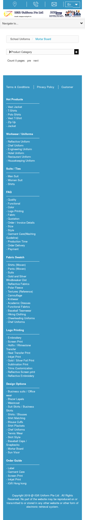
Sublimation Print (18, 364)
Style (11, 230)
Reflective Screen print (21, 372)
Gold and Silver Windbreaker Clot (16, 278)
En (69, 4)
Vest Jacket (15, 107)
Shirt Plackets (16, 425)
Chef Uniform (16, 145)
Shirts (11, 184)
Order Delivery (16, 245)
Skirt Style (14, 437)
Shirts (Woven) (17, 265)
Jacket (12, 126)
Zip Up (12, 122)
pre (29, 60)
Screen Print (15, 341)
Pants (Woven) (17, 269)
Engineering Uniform (20, 149)
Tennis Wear (15, 433)
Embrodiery (14, 337)
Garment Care (16, 472)
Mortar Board (43, 39)
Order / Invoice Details (21, 222)
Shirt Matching (16, 418)
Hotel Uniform (16, 153)
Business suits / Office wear (20, 393)
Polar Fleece (15, 287)
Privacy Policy (45, 87)
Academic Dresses (19, 303)
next (36, 60)
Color (11, 207)
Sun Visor (14, 452)
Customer (67, 87)
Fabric (11, 215)
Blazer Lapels (16, 399)
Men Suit (13, 176)
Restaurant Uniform (19, 157)
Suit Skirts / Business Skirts (20, 408)
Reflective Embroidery (21, 376)
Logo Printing (16, 211)
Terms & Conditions (18, 87)
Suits (11, 272)
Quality (12, 199)
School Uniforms (20, 39)
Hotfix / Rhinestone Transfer (18, 347)
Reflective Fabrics (19, 284)
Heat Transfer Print (19, 353)
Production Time (17, 241)
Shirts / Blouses (17, 414)
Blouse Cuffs (15, 422)
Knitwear (13, 299)
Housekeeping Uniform (21, 160)
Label (11, 468)
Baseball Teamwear (19, 310)
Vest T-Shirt (15, 118)
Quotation (13, 219)
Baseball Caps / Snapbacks (16, 443)
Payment (13, 249)
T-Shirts (12, 110)
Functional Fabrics (19, 307)
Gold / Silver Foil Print (21, 360)
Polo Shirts (14, 114)
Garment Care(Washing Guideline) (20, 236)
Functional (14, 203)
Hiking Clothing (17, 314)
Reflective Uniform (19, 141)
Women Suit (15, 180)
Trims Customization (20, 368)
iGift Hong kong (17, 483)
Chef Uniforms (16, 322)
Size (10, 226)
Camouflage (15, 295)
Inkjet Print (14, 357)
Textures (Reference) (20, 291)
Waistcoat (14, 403)
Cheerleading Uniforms (21, 318)
